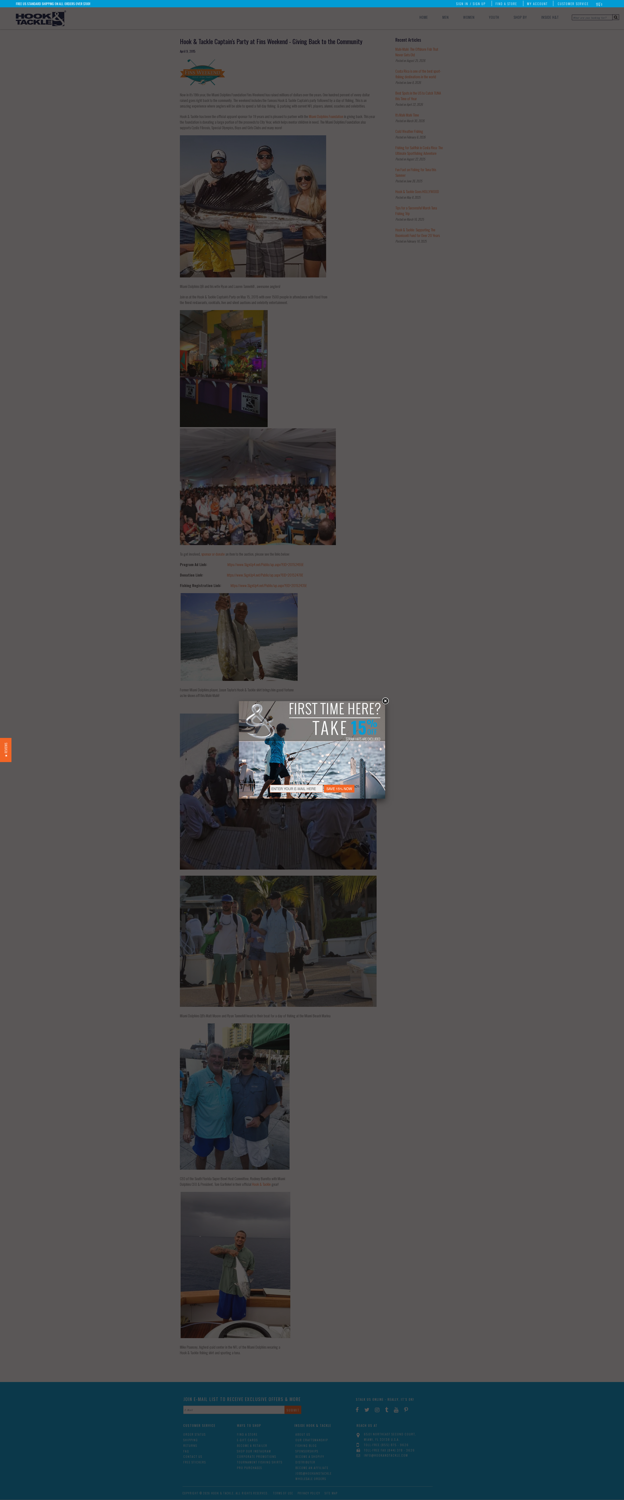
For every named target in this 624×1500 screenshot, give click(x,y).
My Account (537, 3)
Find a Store (506, 3)
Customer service (573, 3)
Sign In (462, 3)
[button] (5, 750)
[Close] (385, 701)
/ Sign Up (478, 3)
